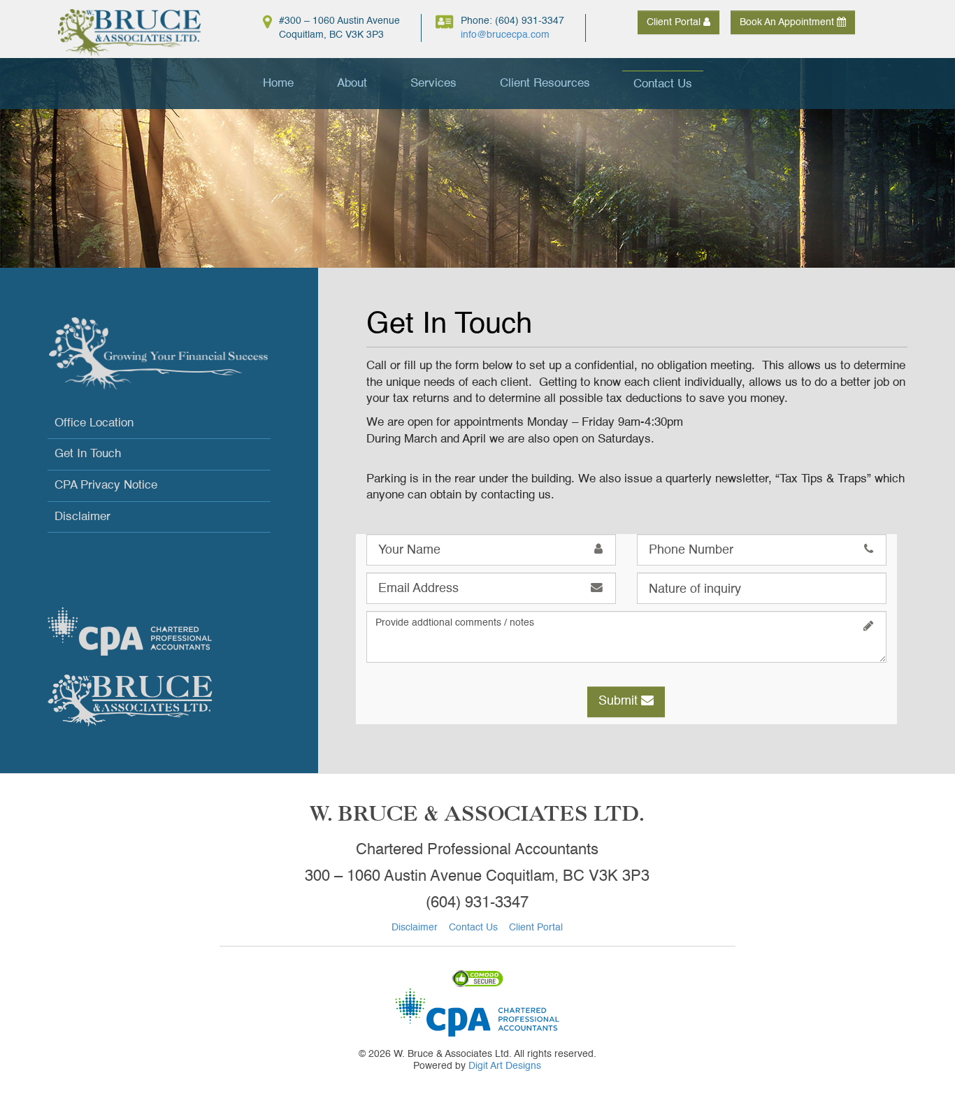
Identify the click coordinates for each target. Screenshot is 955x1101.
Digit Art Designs (504, 1066)
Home (278, 83)
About (352, 83)
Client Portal (675, 22)
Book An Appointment (788, 22)
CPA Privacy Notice (106, 485)
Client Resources (545, 83)
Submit (619, 701)
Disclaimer (82, 517)
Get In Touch (88, 454)
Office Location (94, 423)
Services (433, 83)
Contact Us (662, 84)
